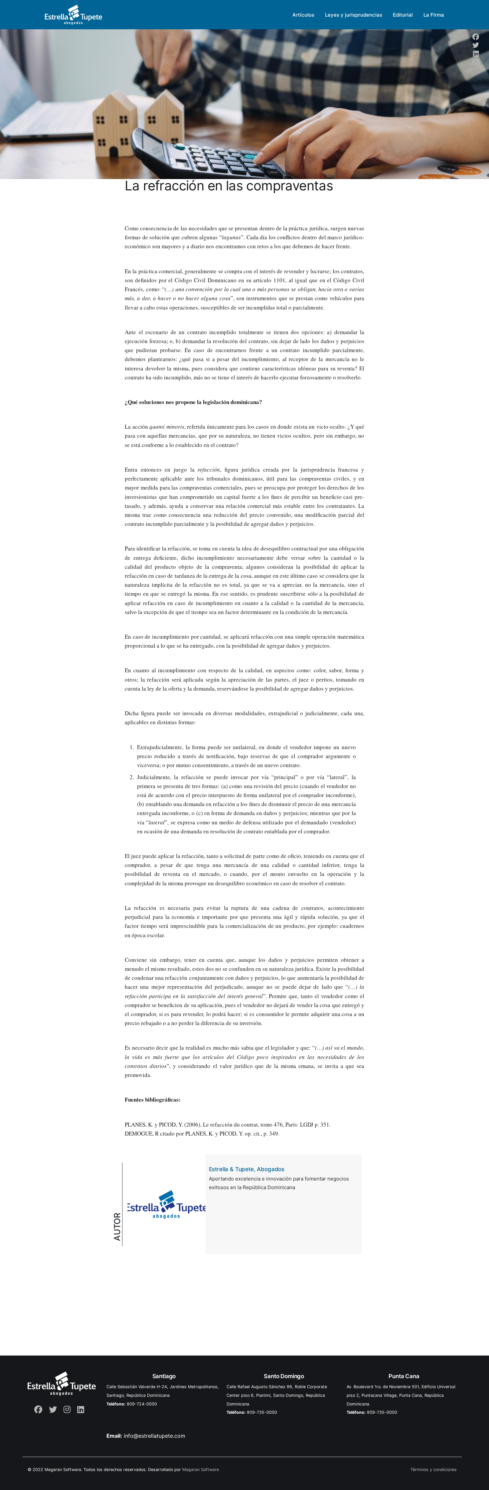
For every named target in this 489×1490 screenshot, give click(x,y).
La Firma (433, 15)
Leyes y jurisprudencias (353, 15)
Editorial (403, 15)
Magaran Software (200, 1469)
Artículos (303, 15)
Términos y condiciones (433, 1469)
